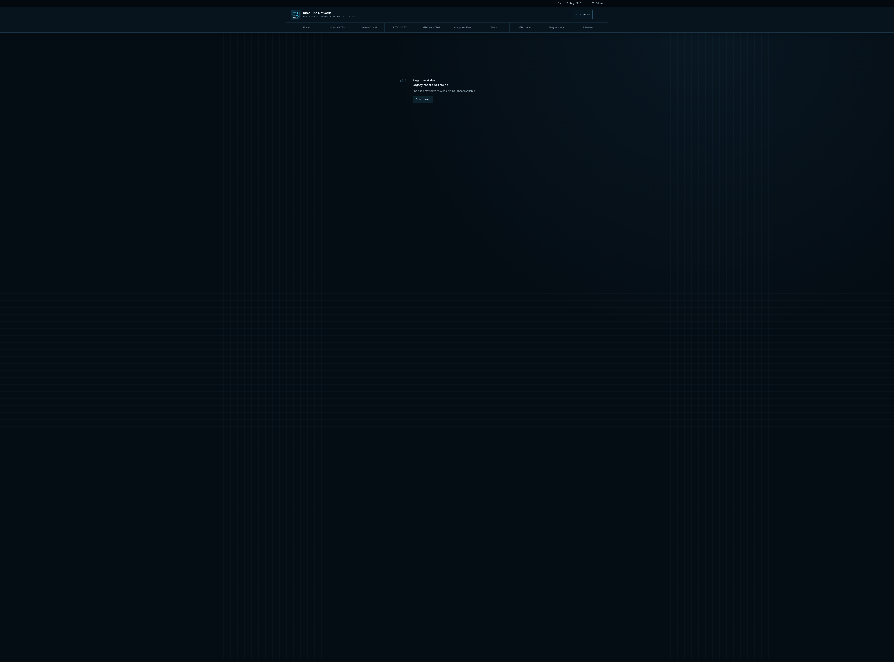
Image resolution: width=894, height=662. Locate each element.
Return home (423, 99)
